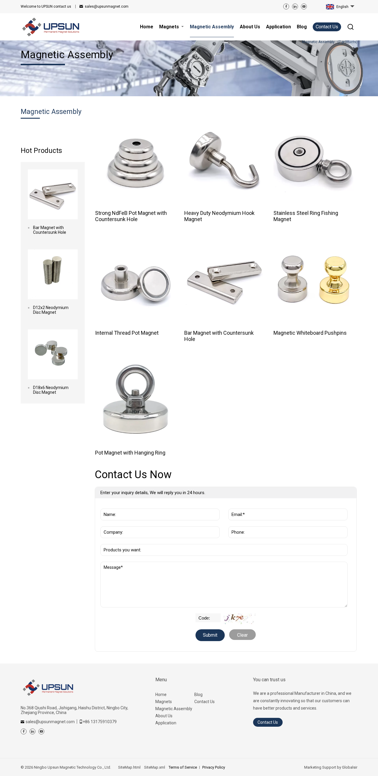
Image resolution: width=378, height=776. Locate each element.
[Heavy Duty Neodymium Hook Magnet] (224, 160)
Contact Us (327, 27)
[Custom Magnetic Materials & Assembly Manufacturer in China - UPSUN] (50, 26)
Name (108, 505)
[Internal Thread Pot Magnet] (135, 279)
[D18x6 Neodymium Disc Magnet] (53, 354)
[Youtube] (304, 6)
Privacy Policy (213, 767)
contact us (46, 6)
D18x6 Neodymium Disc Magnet (51, 390)
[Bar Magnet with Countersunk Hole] (53, 194)
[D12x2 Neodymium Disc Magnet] (53, 274)
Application (165, 723)
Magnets (163, 701)
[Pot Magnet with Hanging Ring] (135, 399)
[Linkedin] (295, 6)
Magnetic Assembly (173, 708)
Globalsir (349, 767)
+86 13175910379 (100, 721)
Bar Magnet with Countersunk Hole (49, 230)
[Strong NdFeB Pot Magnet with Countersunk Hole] (135, 160)
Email (236, 505)
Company (112, 523)
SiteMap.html (129, 767)
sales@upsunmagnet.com (106, 6)
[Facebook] (286, 6)
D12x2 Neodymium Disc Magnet (51, 310)
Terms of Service (183, 767)
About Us (163, 715)
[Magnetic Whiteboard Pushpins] (313, 279)
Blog (198, 694)
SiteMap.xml (154, 767)
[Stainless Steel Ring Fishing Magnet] (313, 160)
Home (161, 694)
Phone (237, 523)
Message (114, 564)
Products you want (122, 541)
